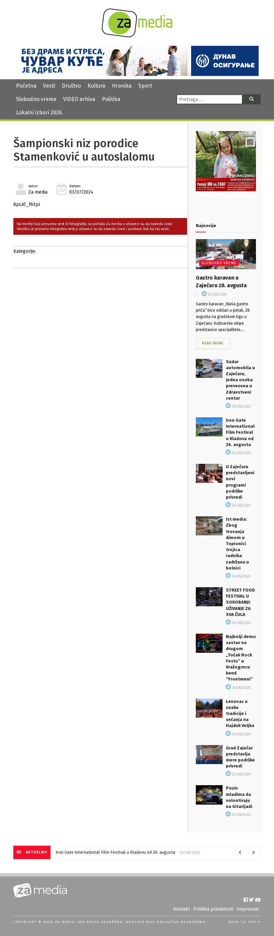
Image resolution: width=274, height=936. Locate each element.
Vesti (49, 86)
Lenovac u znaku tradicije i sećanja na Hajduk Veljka (240, 713)
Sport (145, 86)
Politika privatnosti (213, 909)
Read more (213, 343)
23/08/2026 (240, 774)
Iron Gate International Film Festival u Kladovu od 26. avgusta (240, 432)
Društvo (71, 86)
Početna (26, 86)
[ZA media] (137, 35)
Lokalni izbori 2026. (39, 112)
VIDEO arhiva (79, 99)
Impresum (248, 909)
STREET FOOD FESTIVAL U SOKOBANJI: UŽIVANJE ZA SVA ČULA (240, 602)
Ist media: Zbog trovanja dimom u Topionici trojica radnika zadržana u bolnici (237, 543)
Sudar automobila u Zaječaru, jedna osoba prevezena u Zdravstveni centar (240, 380)
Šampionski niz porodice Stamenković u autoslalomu (84, 150)
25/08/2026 (216, 295)
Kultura (96, 86)
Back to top (243, 922)
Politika (111, 99)
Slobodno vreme (36, 99)
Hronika (122, 86)
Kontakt (181, 909)
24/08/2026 (240, 453)
